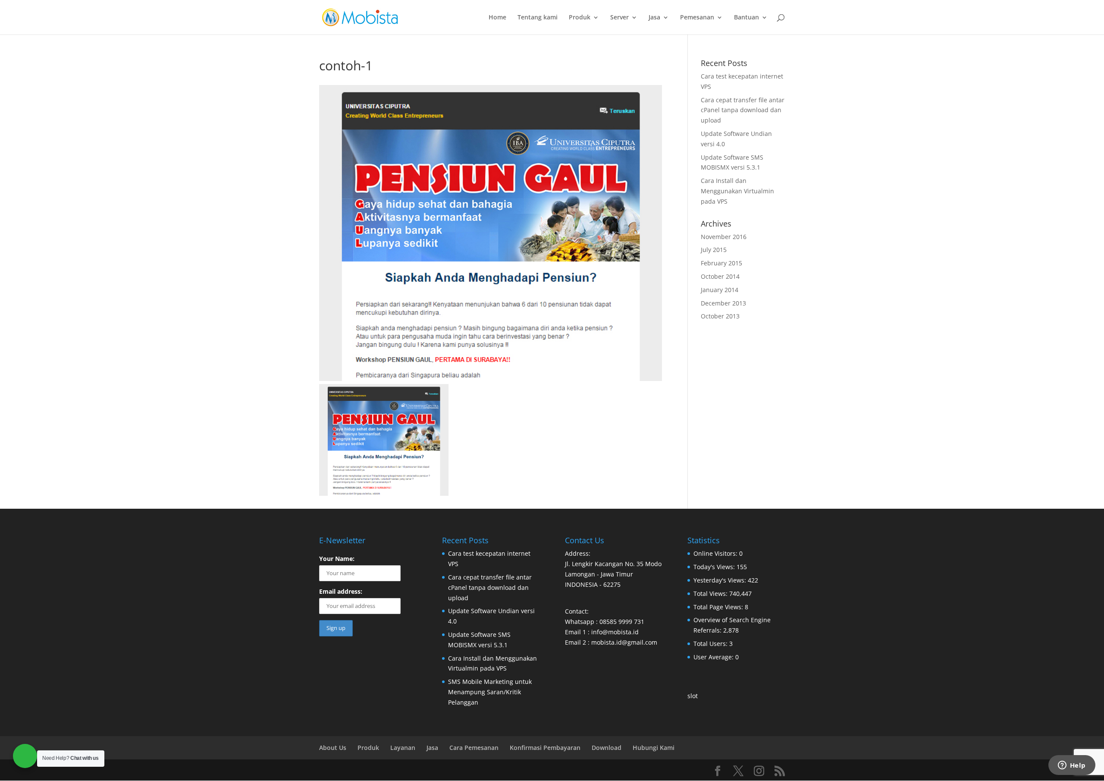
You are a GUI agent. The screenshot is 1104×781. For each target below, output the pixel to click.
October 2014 (720, 276)
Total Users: (711, 643)
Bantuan (746, 17)
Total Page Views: (719, 607)
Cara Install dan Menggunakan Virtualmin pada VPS (737, 190)
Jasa (654, 17)
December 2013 (723, 303)
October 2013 (720, 316)
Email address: (340, 591)
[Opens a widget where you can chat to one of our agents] (1071, 766)
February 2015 (721, 263)
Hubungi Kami (653, 747)
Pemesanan (697, 17)
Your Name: (336, 558)
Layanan (402, 747)
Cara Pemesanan (474, 747)
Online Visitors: (716, 553)
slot (692, 696)
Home (497, 17)
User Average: (714, 657)
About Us (332, 747)
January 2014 (719, 290)
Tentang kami (538, 17)
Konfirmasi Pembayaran (545, 747)
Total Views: (711, 593)
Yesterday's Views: (720, 580)
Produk (579, 17)
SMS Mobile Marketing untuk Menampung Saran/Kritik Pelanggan (490, 691)
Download (606, 747)
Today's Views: (715, 567)
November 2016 (723, 237)
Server (619, 17)
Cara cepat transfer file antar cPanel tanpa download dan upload (742, 110)
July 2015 (714, 250)
